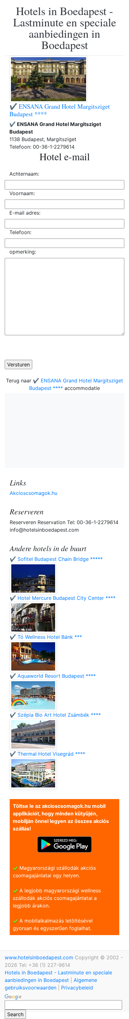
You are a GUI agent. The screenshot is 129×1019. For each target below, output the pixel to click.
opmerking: (22, 252)
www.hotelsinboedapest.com (40, 957)
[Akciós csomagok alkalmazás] (64, 844)
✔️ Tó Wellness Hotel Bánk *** (46, 637)
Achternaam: (24, 174)
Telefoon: (20, 232)
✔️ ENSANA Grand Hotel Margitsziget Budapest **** (59, 110)
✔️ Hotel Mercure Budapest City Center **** (63, 598)
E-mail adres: (24, 213)
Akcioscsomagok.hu (33, 493)
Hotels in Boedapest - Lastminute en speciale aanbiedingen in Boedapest (64, 27)
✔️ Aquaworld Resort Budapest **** (53, 676)
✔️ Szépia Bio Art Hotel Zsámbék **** (55, 715)
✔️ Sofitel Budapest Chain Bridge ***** (56, 559)
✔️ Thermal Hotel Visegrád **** (47, 754)
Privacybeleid (77, 987)
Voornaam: (22, 193)
